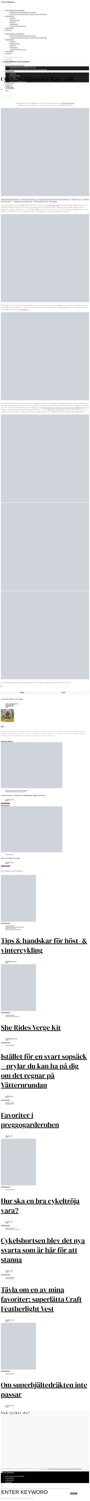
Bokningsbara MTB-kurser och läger (23, 12)
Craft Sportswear (67, 103)
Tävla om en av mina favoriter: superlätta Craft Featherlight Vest (41, 1299)
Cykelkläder (9, 71)
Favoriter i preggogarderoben (30, 1119)
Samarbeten (9, 1278)
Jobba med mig (15, 20)
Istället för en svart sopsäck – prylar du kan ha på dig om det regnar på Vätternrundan (44, 1071)
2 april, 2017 (9, 862)
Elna (7, 90)
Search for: (5, 1488)
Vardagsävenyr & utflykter (15, 791)
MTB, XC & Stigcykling (13, 929)
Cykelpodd (9, 28)
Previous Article (7, 741)
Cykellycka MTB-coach (18, 26)
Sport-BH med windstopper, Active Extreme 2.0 (54, 199)
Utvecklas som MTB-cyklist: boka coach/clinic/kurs (28, 14)
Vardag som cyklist (12, 1016)
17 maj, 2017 (9, 1270)
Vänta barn (9, 854)
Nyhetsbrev (14, 24)
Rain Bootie (53, 201)
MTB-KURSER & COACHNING (14, 10)
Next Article (5, 805)
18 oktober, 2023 (10, 961)
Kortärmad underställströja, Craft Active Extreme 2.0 (19, 199)
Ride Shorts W (77, 199)
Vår (6, 707)
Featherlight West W (40, 201)
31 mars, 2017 (9, 799)
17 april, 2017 (9, 1405)
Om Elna (8, 30)
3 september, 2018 (11, 1038)
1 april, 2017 (9, 86)
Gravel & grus (10, 928)
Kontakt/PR (9, 16)
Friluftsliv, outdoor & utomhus (16, 790)
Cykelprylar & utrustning (14, 927)
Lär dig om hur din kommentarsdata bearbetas (64, 1469)
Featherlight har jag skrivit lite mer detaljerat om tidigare (61, 407)
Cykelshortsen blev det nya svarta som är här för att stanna (43, 1250)
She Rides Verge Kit (31, 1027)
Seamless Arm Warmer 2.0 (23, 201)
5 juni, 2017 (9, 1135)
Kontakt (12, 18)
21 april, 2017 (9, 1319)
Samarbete (9, 706)
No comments (10, 88)
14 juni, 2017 (9, 1096)
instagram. (25, 309)
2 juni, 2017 (9, 1221)
